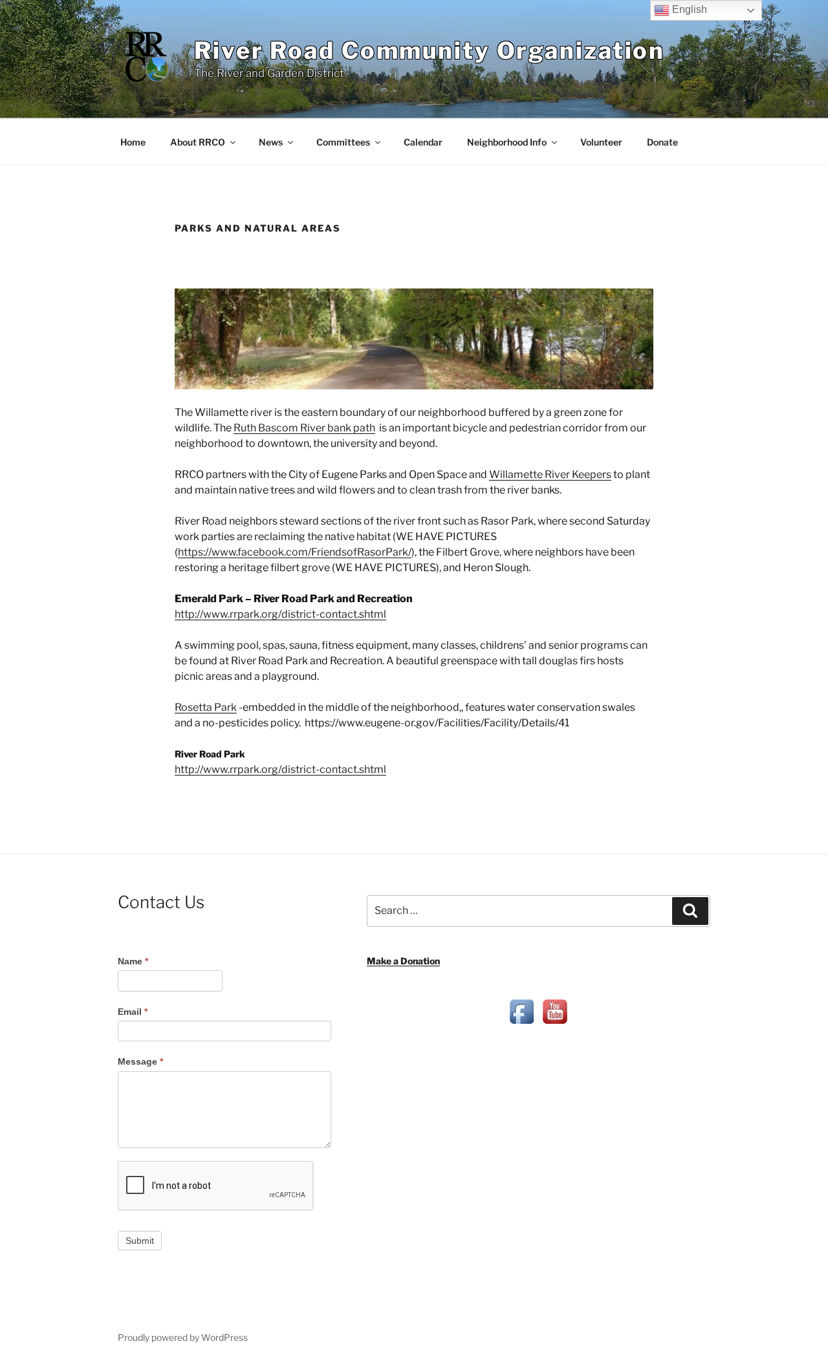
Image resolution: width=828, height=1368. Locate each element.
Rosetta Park (206, 707)
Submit (139, 1240)
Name (133, 961)
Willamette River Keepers (550, 474)
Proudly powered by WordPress (183, 1337)
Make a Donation (403, 960)
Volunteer (601, 141)
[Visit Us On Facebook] (521, 1024)
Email (132, 1011)
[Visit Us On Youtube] (554, 1024)
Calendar (423, 141)
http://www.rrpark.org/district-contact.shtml (280, 614)
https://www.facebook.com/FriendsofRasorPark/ (294, 552)
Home (133, 141)
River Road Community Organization (429, 50)
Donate (662, 141)
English (688, 9)
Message (140, 1061)
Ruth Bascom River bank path (304, 428)
